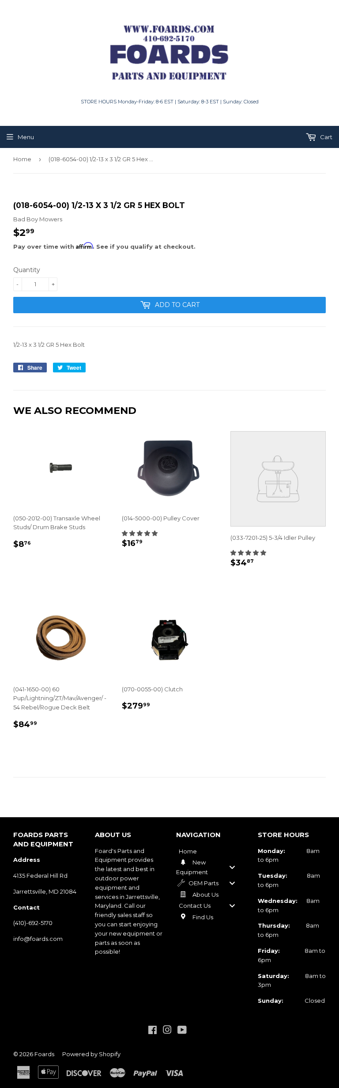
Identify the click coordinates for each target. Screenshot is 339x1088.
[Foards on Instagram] (167, 1031)
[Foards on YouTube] (182, 1031)
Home (22, 159)
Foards (44, 1054)
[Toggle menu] (232, 867)
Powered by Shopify (91, 1054)
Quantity (26, 270)
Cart (325, 136)
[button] (140, 533)
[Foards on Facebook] (152, 1031)
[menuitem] (210, 851)
